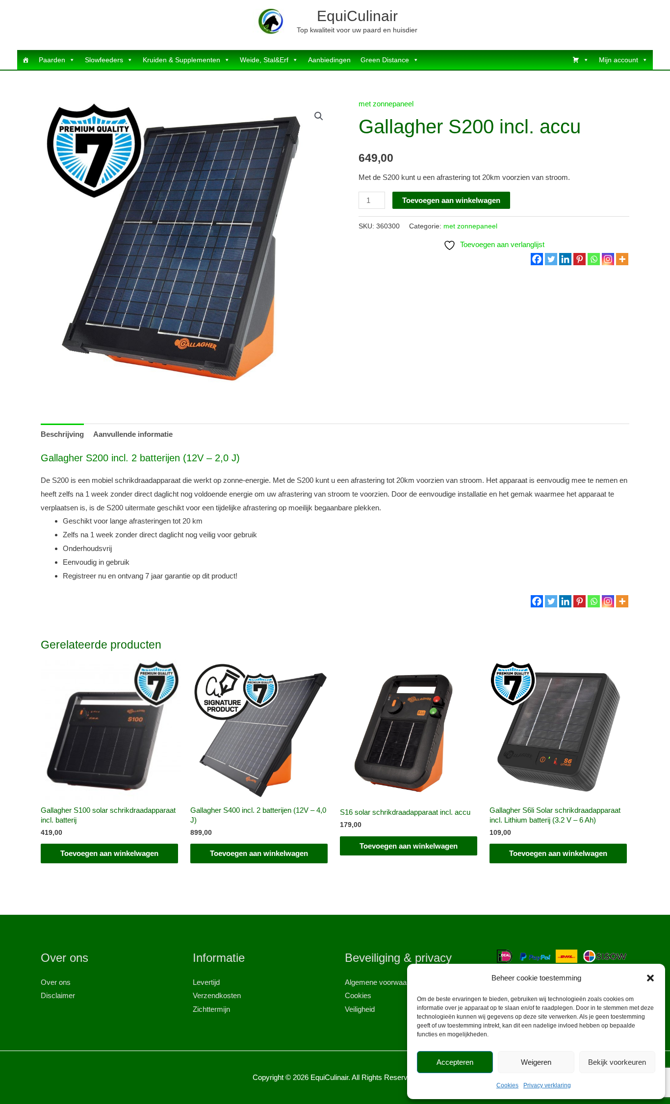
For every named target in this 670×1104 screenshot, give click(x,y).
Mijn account (618, 60)
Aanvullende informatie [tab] (133, 434)
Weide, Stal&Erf (264, 60)
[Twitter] (551, 259)
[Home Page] (25, 60)
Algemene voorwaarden (383, 982)
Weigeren (536, 1062)
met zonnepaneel (386, 104)
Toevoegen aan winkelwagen (451, 200)
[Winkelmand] (580, 60)
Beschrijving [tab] (62, 434)
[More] (622, 259)
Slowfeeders (104, 60)
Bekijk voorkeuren (617, 1062)
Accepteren (455, 1062)
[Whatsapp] (594, 259)
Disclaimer (58, 995)
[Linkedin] (565, 259)
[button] (650, 978)
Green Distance (385, 60)
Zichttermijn (211, 1009)
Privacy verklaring (547, 1085)
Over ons (56, 982)
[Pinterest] (579, 259)
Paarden (52, 60)
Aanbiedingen (329, 60)
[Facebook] (537, 259)
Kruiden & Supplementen (181, 60)
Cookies (507, 1085)
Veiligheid (360, 1009)
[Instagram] (608, 259)
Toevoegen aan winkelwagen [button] (109, 853)
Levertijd (206, 982)
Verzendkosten (217, 995)
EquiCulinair (357, 16)
